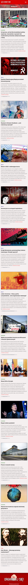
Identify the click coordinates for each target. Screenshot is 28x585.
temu (8, 52)
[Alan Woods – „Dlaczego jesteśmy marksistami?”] (14, 537)
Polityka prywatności (14, 584)
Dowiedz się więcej (21, 50)
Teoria (2, 548)
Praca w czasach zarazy (8, 465)
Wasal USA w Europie (7, 381)
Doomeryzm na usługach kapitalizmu (11, 208)
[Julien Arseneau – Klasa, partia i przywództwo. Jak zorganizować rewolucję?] (14, 280)
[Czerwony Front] (9, 2)
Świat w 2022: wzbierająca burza (10, 166)
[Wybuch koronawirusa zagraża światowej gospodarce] (14, 493)
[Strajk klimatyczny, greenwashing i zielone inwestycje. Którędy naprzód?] (14, 237)
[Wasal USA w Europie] (14, 368)
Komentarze (3, 30)
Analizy (2, 77)
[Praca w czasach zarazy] (14, 451)
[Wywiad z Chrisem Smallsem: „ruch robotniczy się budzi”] (14, 109)
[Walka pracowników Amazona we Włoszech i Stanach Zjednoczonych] (14, 324)
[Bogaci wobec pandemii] (14, 409)
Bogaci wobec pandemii (7, 423)
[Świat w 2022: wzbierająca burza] (14, 153)
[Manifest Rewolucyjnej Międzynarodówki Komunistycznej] (14, 66)
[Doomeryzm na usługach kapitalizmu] (14, 195)
